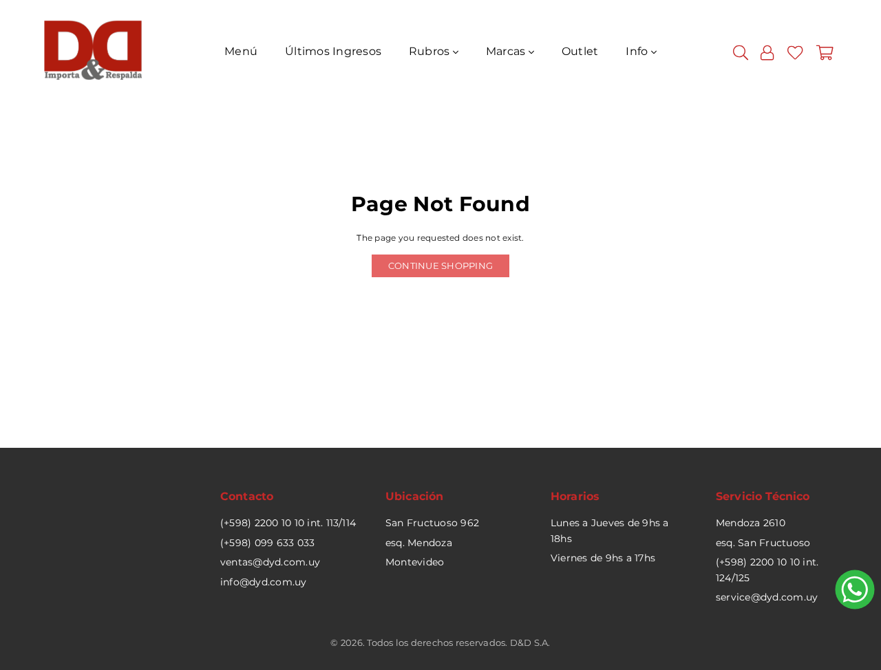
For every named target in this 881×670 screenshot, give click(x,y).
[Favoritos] (795, 51)
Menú (240, 51)
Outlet (580, 51)
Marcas (507, 51)
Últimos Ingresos (333, 51)
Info (638, 51)
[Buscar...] (740, 51)
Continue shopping (440, 265)
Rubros (431, 51)
